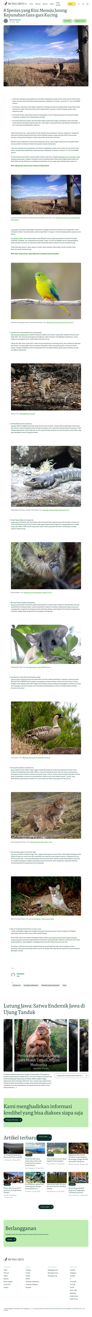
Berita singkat (8, 1281)
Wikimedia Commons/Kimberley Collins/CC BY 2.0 (38, 592)
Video (31, 4)
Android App (74, 1296)
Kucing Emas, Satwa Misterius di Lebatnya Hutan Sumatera (39, 253)
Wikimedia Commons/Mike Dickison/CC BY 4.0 (56, 510)
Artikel (52, 4)
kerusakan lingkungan (31, 985)
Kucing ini (14, 854)
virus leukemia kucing (55, 937)
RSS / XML (73, 1290)
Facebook (73, 1281)
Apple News (74, 1299)
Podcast (37, 4)
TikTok (72, 1287)
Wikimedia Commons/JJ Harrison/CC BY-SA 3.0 (60, 322)
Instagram (73, 1273)
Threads (72, 1284)
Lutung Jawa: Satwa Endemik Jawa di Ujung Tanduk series (72, 1075)
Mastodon (73, 1293)
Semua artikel (43, 1136)
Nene (12, 770)
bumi (17, 22)
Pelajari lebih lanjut (12, 1120)
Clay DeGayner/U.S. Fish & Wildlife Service (38, 667)
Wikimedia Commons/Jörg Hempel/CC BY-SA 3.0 (36, 757)
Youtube (72, 1276)
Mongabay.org (52, 1276)
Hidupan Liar (16, 985)
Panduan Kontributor (32, 1281)
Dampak (28, 1287)
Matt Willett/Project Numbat (27, 413)
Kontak (28, 1273)
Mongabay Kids (53, 1273)
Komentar (67, 21)
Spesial (45, 4)
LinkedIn (72, 1270)
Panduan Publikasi (32, 1284)
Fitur (25, 4)
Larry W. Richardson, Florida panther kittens (41, 919)
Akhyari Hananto (15, 20)
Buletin (10, 1239)
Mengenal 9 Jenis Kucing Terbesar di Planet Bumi (32, 165)
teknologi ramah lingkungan (50, 985)
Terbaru (6, 1287)
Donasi (71, 4)
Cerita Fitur (7, 1284)
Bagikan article (80, 21)
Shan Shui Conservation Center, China (41, 842)
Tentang (28, 1270)
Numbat (13, 426)
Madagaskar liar (53, 1270)
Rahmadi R (20, 974)
